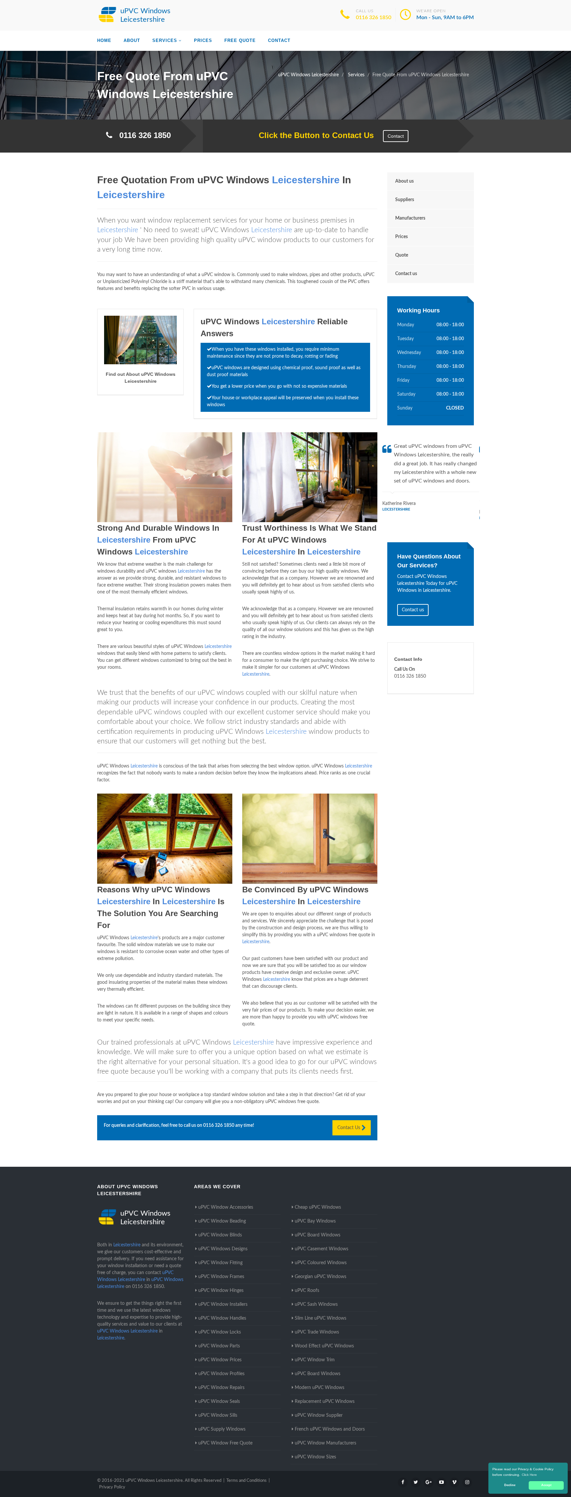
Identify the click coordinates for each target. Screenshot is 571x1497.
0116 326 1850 (373, 17)
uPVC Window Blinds (220, 1235)
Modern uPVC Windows (319, 1387)
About (132, 40)
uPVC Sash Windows (316, 1304)
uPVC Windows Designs (222, 1249)
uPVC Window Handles (222, 1318)
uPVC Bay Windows (315, 1221)
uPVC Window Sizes (315, 1457)
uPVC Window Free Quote (225, 1443)
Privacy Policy (112, 1487)
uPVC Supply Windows (222, 1429)
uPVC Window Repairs (221, 1387)
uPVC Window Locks (219, 1332)
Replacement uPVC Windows (325, 1401)
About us (404, 181)
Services (164, 40)
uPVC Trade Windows (317, 1332)
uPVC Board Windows (317, 1235)
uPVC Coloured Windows (321, 1263)
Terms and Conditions (246, 1481)
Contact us (406, 273)
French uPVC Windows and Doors (330, 1429)
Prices (203, 40)
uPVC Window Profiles (221, 1374)
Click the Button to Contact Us (313, 135)
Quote (401, 255)
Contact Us (349, 1127)
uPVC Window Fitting (220, 1263)
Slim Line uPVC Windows (320, 1318)
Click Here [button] (529, 1475)
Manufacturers (410, 218)
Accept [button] (546, 1485)
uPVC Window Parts (219, 1346)
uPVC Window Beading (222, 1221)
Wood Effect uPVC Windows (324, 1346)
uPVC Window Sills (217, 1415)
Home (104, 40)
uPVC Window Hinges (221, 1290)
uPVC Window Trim (315, 1360)
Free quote (240, 40)
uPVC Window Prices (220, 1360)
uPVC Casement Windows (321, 1249)
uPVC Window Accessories (225, 1207)
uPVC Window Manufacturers (325, 1443)
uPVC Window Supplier (319, 1415)
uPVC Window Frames (221, 1276)
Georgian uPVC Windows (320, 1276)
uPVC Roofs (307, 1290)
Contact (279, 40)
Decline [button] (509, 1485)
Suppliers (404, 199)
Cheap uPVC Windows (318, 1207)
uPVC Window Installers (222, 1304)
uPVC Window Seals (219, 1401)
